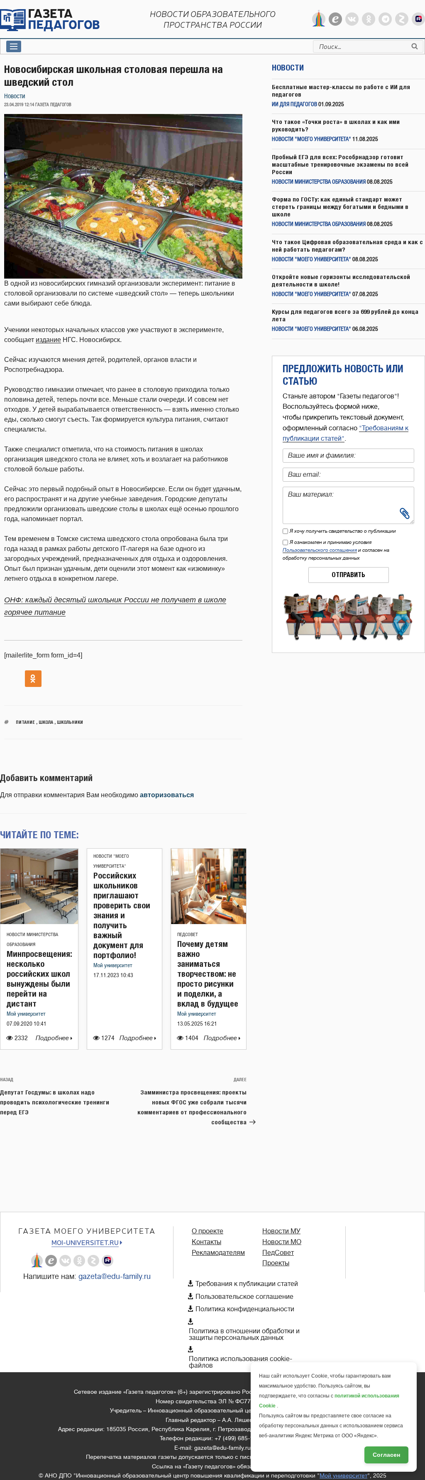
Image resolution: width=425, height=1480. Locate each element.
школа (46, 722)
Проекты (275, 1263)
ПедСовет (187, 934)
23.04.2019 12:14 (19, 105)
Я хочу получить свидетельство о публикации (343, 531)
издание (48, 339)
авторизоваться (167, 794)
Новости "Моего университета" (311, 139)
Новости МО (281, 1242)
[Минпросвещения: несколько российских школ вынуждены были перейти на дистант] (39, 921)
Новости (14, 96)
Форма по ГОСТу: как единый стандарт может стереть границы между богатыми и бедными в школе (340, 207)
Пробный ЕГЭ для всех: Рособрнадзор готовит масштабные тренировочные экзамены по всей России (340, 164)
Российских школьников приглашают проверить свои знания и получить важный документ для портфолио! (121, 915)
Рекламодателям (218, 1253)
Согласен (386, 1454)
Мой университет (26, 1014)
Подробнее (53, 1038)
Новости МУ (281, 1231)
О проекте (207, 1231)
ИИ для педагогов (294, 104)
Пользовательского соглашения (320, 550)
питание (25, 722)
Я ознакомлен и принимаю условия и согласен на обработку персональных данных (336, 550)
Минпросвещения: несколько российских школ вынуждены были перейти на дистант (39, 978)
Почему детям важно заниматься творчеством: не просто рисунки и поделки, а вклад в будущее (207, 973)
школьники (70, 722)
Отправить (348, 575)
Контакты (206, 1242)
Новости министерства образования (319, 182)
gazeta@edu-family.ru (114, 1276)
